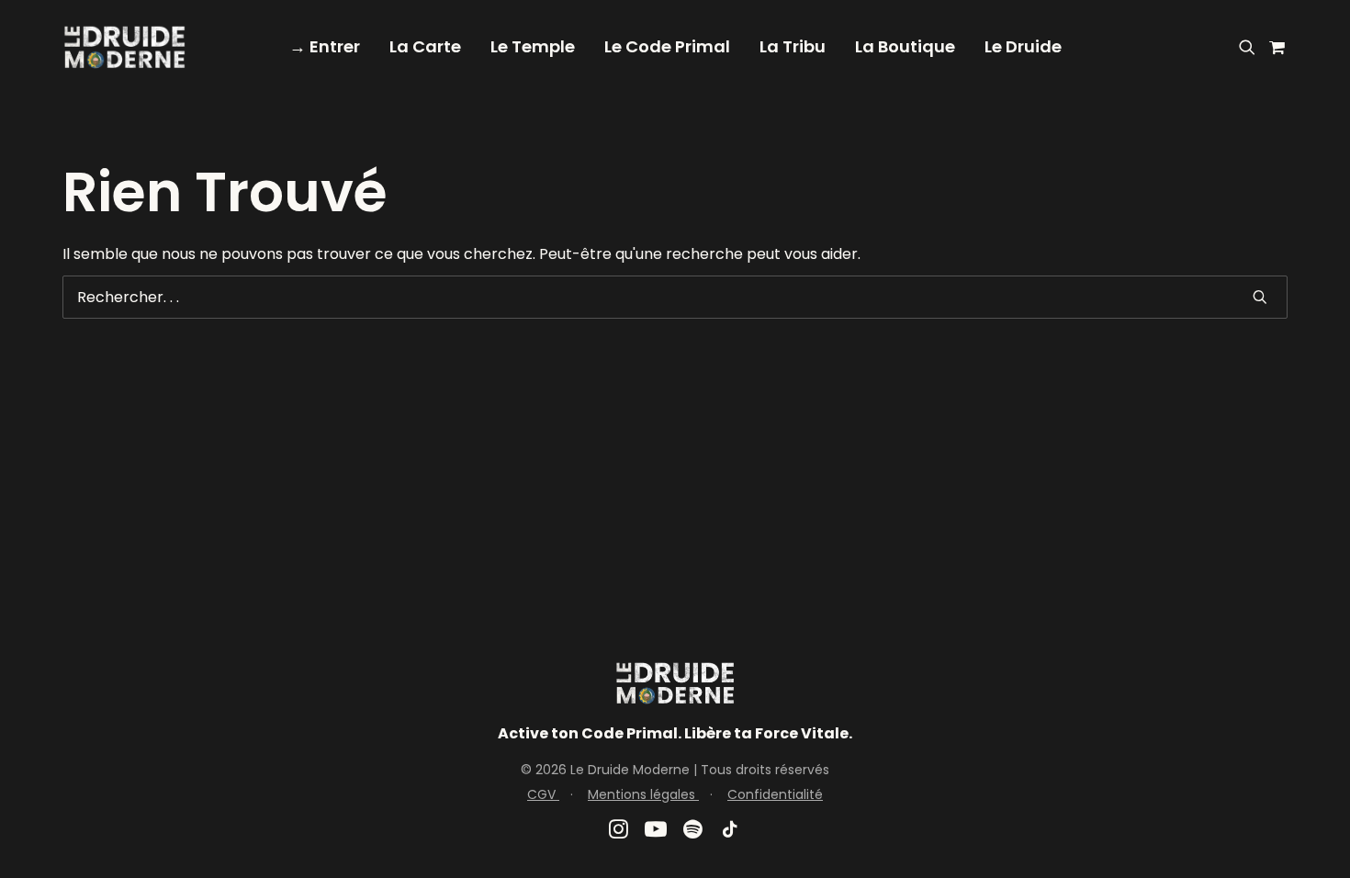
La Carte (425, 46)
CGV (543, 794)
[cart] (1274, 47)
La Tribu (792, 46)
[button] (1250, 47)
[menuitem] (324, 47)
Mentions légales (643, 794)
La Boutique (905, 46)
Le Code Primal (667, 46)
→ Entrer (324, 46)
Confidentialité (775, 794)
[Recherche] (675, 297)
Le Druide (1023, 46)
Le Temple (532, 46)
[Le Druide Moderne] (124, 47)
